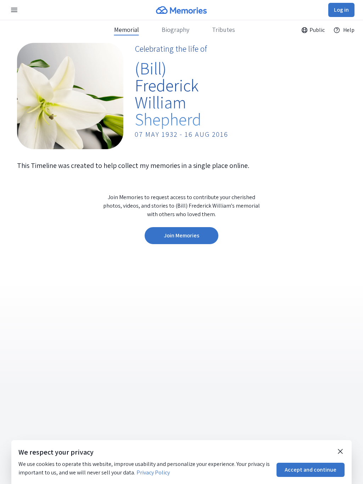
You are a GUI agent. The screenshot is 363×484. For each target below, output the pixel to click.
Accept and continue (310, 469)
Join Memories (181, 235)
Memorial (126, 30)
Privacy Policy (153, 472)
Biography (175, 30)
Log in (341, 9)
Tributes (223, 30)
